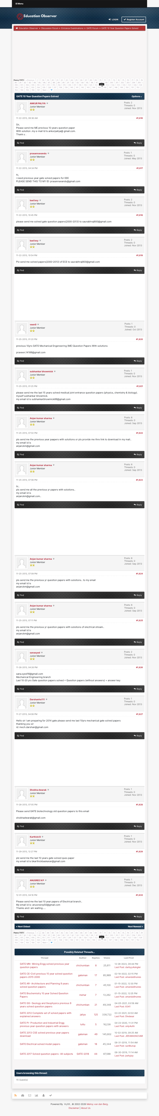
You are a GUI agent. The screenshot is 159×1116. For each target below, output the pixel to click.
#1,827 (139, 714)
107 (21, 85)
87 (49, 82)
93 (78, 82)
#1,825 (139, 620)
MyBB (67, 1104)
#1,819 (139, 255)
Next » (45, 90)
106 (16, 85)
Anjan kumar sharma (41, 418)
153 (16, 90)
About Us (85, 1108)
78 (137, 80)
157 (38, 90)
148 (115, 87)
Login (114, 19)
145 (99, 87)
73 (114, 80)
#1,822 (139, 433)
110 (38, 85)
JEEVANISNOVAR (134, 1036)
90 (63, 82)
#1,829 (139, 851)
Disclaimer (74, 1108)
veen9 (33, 324)
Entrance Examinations (72, 28)
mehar (82, 994)
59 (48, 80)
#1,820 (139, 339)
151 (132, 87)
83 (30, 82)
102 (122, 82)
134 (38, 87)
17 (96, 975)
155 (27, 90)
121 (96, 85)
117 (75, 85)
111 (43, 85)
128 (135, 85)
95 (87, 82)
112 (48, 85)
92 (73, 82)
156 (33, 90)
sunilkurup (130, 1045)
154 (21, 90)
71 (105, 80)
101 (117, 82)
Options (136, 96)
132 (27, 87)
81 (20, 82)
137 (55, 87)
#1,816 (139, 118)
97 (97, 82)
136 (49, 87)
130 (16, 87)
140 (71, 87)
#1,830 (139, 895)
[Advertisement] (79, 56)
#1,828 (139, 804)
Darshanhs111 (37, 699)
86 (44, 82)
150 (127, 87)
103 (128, 82)
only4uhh (130, 1026)
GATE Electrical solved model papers (40, 1044)
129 (140, 85)
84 (35, 82)
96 (92, 82)
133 (32, 87)
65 (76, 80)
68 (91, 80)
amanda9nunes (133, 977)
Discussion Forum (49, 28)
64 (72, 80)
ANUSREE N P (37, 880)
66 (81, 80)
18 (96, 1044)
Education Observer (28, 28)
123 (107, 85)
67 (86, 80)
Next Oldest (24, 926)
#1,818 (139, 215)
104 (133, 82)
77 (132, 80)
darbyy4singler (133, 967)
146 (104, 87)
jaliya (83, 1014)
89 (59, 82)
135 (43, 87)
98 (101, 82)
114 (59, 85)
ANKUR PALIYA (37, 103)
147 (110, 87)
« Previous (30, 80)
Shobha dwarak (38, 789)
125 (118, 85)
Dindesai (129, 1016)
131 (21, 87)
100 (111, 82)
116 (69, 85)
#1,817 (139, 168)
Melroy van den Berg (97, 1104)
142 (82, 87)
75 (123, 80)
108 (27, 85)
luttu (82, 1024)
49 (95, 1034)
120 (90, 85)
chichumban (82, 965)
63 (67, 80)
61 (57, 80)
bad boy (34, 200)
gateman (83, 975)
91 (68, 82)
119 (85, 85)
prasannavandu (38, 153)
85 (40, 82)
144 (93, 87)
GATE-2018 (83, 1053)
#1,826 (139, 667)
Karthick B (35, 836)
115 (64, 85)
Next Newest (134, 926)
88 (54, 82)
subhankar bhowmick (41, 371)
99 (106, 82)
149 (121, 87)
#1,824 (139, 573)
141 (77, 87)
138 (60, 87)
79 (142, 80)
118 (80, 85)
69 (96, 80)
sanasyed (35, 652)
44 (95, 1053)
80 (16, 82)
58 (43, 80)
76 (128, 80)
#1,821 (139, 386)
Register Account (135, 19)
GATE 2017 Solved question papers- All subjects (46, 1053)
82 (25, 82)
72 (109, 80)
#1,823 (139, 480)
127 (129, 85)
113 (53, 85)
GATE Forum (92, 28)
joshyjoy (129, 1055)
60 (53, 80)
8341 (128, 1006)
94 (82, 82)
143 (88, 87)
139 (66, 87)
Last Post (119, 967)
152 (137, 87)
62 (62, 80)
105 (139, 82)
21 (96, 1004)
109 (32, 85)
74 (119, 80)
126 (124, 85)
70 (100, 80)
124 (112, 85)
